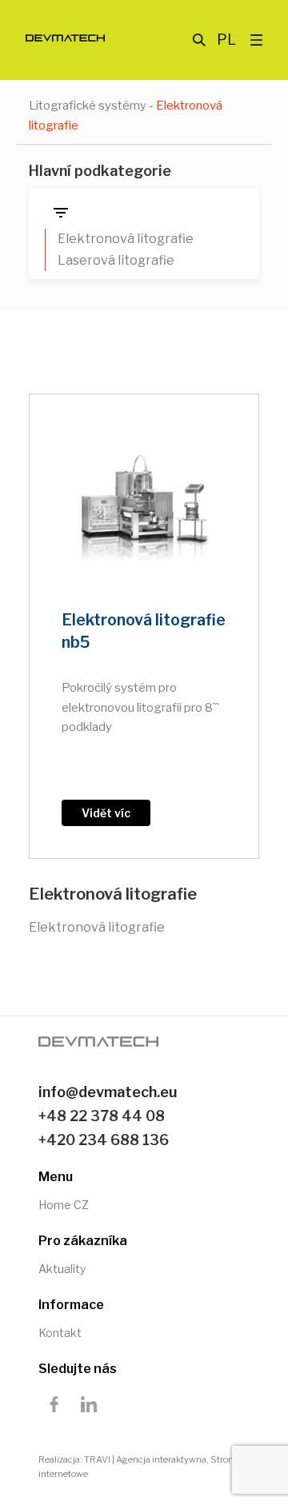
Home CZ (63, 1205)
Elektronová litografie (126, 238)
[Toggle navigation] (256, 38)
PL (226, 39)
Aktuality (62, 1268)
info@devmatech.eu (108, 1092)
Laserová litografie (116, 260)
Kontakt (60, 1332)
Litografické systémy (87, 105)
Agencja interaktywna (161, 1459)
